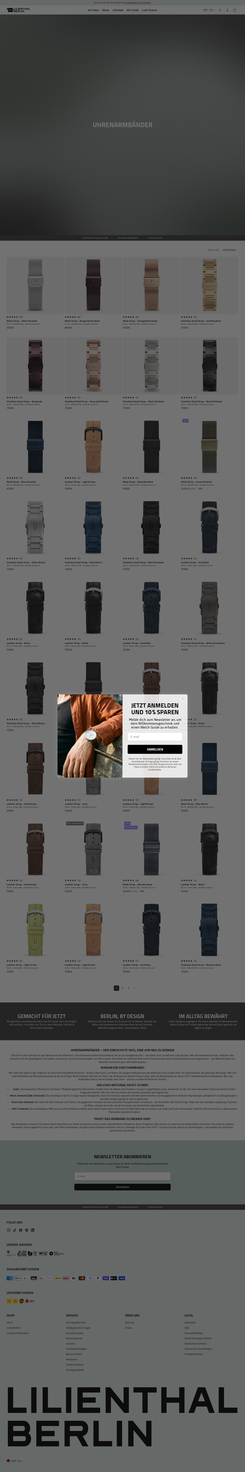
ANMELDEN (155, 749)
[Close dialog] (183, 699)
